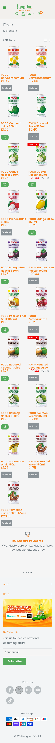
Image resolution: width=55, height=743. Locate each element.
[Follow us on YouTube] (37, 690)
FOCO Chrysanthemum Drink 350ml (12, 76)
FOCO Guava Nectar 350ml (10, 173)
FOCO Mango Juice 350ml (41, 220)
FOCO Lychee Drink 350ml (13, 220)
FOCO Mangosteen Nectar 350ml (13, 269)
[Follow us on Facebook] (10, 690)
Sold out (6, 88)
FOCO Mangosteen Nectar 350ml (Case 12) (41, 269)
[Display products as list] (50, 40)
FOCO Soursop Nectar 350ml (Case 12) (38, 414)
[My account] (23, 14)
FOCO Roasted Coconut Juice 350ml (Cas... (38, 366)
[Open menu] (4, 7)
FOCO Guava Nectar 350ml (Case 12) (37, 173)
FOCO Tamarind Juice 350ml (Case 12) (13, 511)
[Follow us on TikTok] (10, 700)
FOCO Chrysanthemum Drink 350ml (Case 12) (40, 76)
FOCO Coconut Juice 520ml (38, 124)
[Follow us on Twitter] (19, 690)
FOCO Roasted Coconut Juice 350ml (11, 366)
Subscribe (15, 661)
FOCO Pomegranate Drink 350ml (37, 317)
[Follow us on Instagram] (28, 690)
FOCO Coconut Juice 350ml (11, 124)
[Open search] (17, 14)
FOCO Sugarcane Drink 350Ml (12, 463)
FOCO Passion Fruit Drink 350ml (13, 317)
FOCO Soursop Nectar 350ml (10, 414)
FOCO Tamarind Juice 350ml (39, 463)
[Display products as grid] (45, 40)
